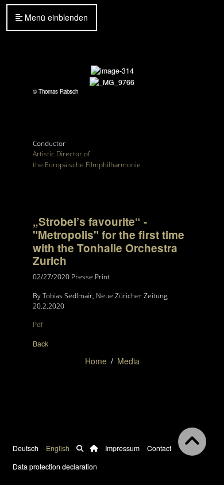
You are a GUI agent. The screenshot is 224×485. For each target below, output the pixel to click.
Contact (159, 448)
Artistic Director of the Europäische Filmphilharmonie (87, 159)
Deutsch (25, 448)
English (57, 448)
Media (128, 361)
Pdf (38, 324)
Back (40, 343)
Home (96, 361)
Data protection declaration (55, 466)
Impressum (122, 448)
